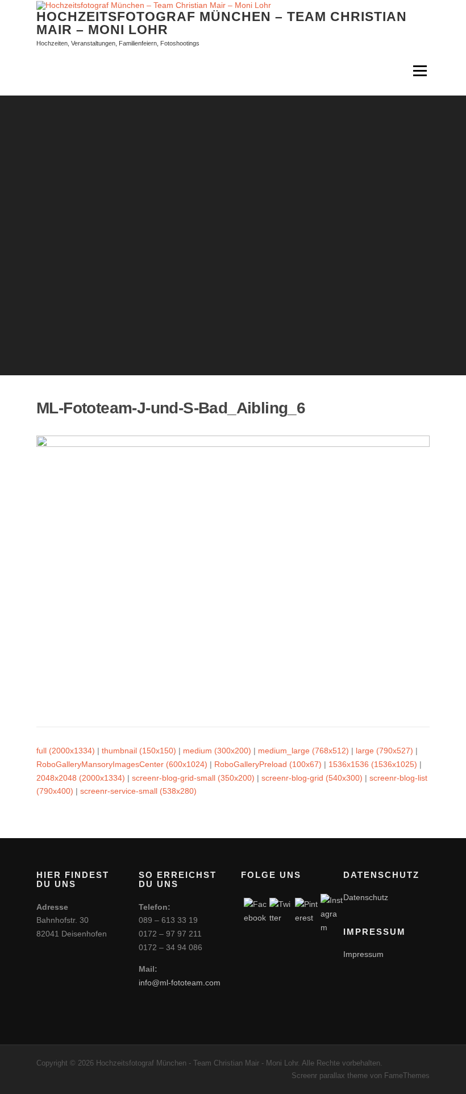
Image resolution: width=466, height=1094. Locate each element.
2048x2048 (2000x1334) (80, 777)
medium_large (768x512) (303, 750)
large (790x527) (384, 750)
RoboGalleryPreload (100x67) (268, 764)
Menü (420, 71)
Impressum (363, 954)
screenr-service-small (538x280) (138, 790)
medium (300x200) (217, 750)
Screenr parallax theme (330, 1075)
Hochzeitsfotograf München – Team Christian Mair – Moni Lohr (221, 22)
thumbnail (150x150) (139, 750)
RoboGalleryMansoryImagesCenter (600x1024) (121, 764)
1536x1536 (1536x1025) (372, 764)
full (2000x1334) (65, 750)
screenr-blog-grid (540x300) (312, 777)
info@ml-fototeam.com (179, 982)
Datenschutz (365, 897)
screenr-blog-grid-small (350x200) (193, 777)
